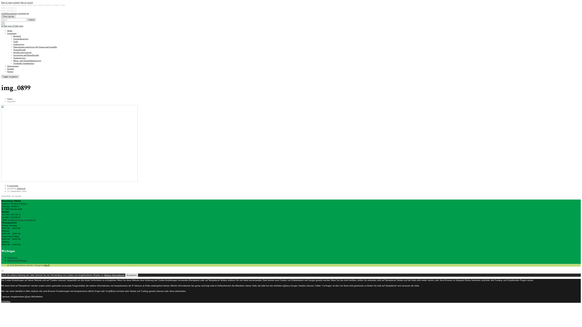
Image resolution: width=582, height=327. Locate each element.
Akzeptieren (131, 275)
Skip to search (26, 2)
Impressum (12, 257)
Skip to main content (10, 2)
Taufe (15, 41)
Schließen (5, 301)
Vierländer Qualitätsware (23, 63)
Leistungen (11, 33)
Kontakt (10, 69)
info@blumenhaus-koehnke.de (15, 13)
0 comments (12, 185)
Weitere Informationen (114, 275)
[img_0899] (69, 181)
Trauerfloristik (19, 49)
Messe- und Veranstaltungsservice (27, 60)
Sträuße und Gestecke (22, 52)
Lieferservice (18, 44)
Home (9, 30)
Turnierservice (19, 58)
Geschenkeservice (20, 39)
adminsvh (21, 188)
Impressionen (12, 66)
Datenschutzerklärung (17, 260)
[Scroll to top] (2, 270)
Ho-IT (47, 265)
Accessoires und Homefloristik (26, 55)
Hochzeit (17, 36)
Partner (10, 71)
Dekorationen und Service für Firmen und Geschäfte (35, 47)
